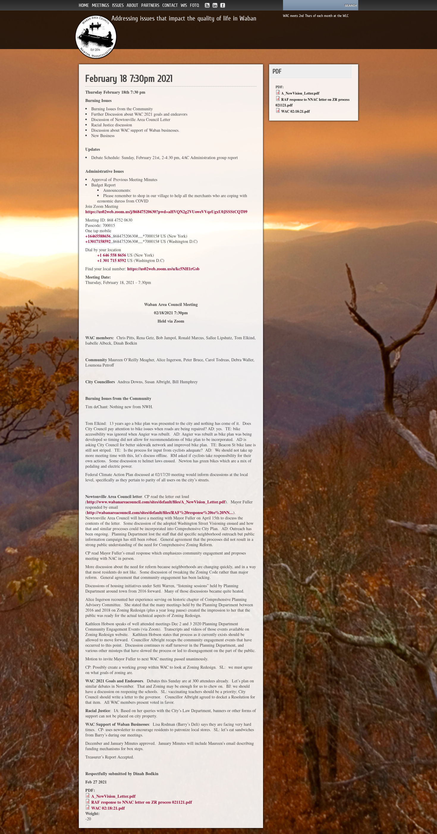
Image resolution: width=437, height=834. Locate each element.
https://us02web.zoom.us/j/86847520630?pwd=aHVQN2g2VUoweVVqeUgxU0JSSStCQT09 (166, 211)
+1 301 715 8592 (111, 260)
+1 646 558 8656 (111, 255)
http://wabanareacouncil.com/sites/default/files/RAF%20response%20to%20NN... (160, 512)
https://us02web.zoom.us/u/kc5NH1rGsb (163, 269)
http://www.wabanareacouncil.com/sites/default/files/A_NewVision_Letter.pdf (156, 502)
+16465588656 (98, 236)
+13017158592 (98, 241)
